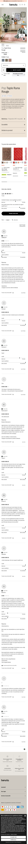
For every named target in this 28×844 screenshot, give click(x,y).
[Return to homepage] (13, 5)
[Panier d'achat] (24, 4)
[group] (13, 194)
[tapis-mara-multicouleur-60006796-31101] (7, 162)
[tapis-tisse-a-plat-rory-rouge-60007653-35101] (25, 162)
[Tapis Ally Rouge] (18, 154)
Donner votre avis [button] (13, 213)
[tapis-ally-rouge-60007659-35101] (14, 162)
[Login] (22, 4)
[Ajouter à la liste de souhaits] (3, 70)
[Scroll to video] (23, 39)
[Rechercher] (20, 4)
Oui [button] (13, 292)
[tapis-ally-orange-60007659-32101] (18, 162)
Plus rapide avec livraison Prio (18, 74)
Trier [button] (3, 220)
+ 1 (8, 162)
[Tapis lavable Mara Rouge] (7, 154)
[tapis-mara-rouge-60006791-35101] (2, 162)
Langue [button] (8, 220)
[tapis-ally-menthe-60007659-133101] (16, 162)
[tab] (22, 225)
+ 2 (20, 162)
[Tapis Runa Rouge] (10, 60)
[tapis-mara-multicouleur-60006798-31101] (5, 162)
